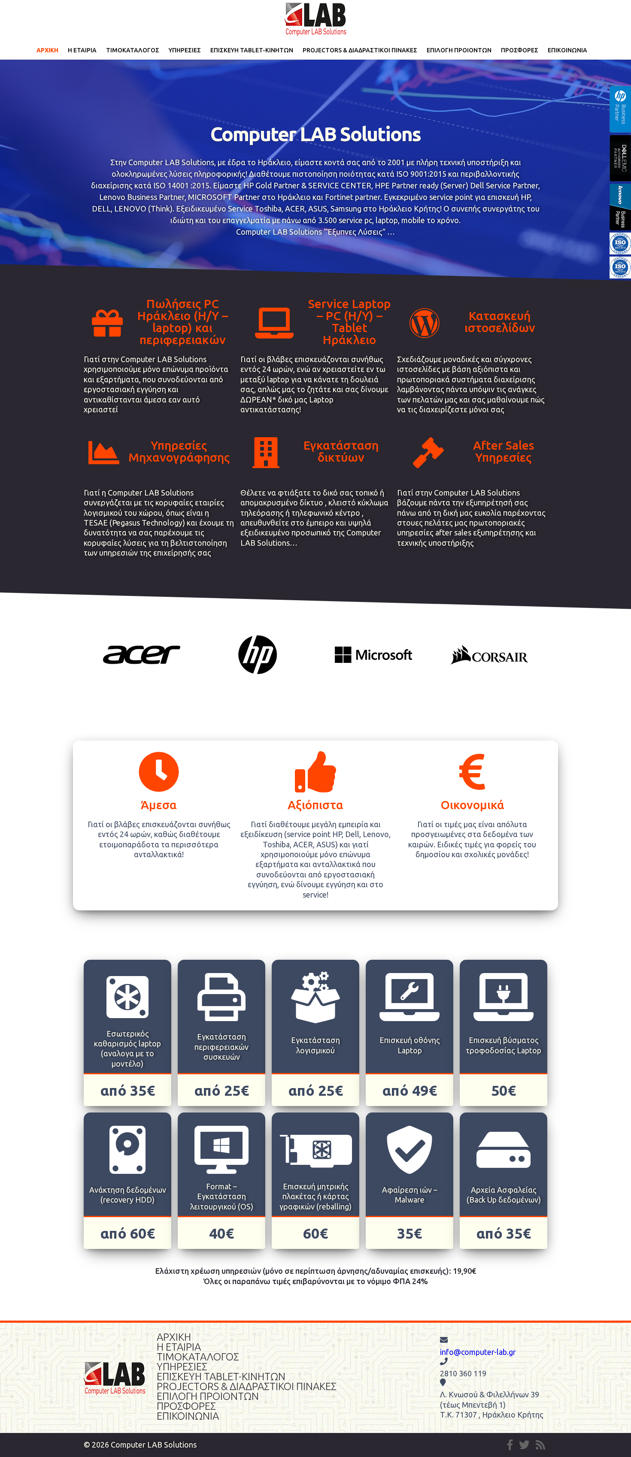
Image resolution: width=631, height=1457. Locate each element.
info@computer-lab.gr (478, 1352)
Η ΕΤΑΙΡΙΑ (82, 50)
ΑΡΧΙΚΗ (47, 50)
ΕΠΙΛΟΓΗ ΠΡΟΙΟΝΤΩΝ (459, 50)
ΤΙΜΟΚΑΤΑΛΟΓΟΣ (132, 50)
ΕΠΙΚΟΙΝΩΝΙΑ (567, 50)
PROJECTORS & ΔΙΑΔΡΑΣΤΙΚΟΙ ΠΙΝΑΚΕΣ (360, 50)
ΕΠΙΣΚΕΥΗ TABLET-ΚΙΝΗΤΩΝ (251, 50)
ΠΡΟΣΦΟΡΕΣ (519, 50)
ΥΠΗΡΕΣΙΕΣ (185, 50)
